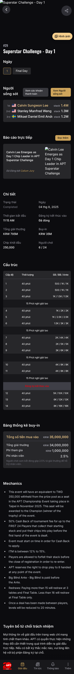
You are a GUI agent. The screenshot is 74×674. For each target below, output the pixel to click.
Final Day (22, 70)
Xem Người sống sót (59, 92)
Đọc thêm (63, 137)
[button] (66, 10)
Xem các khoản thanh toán (34, 92)
